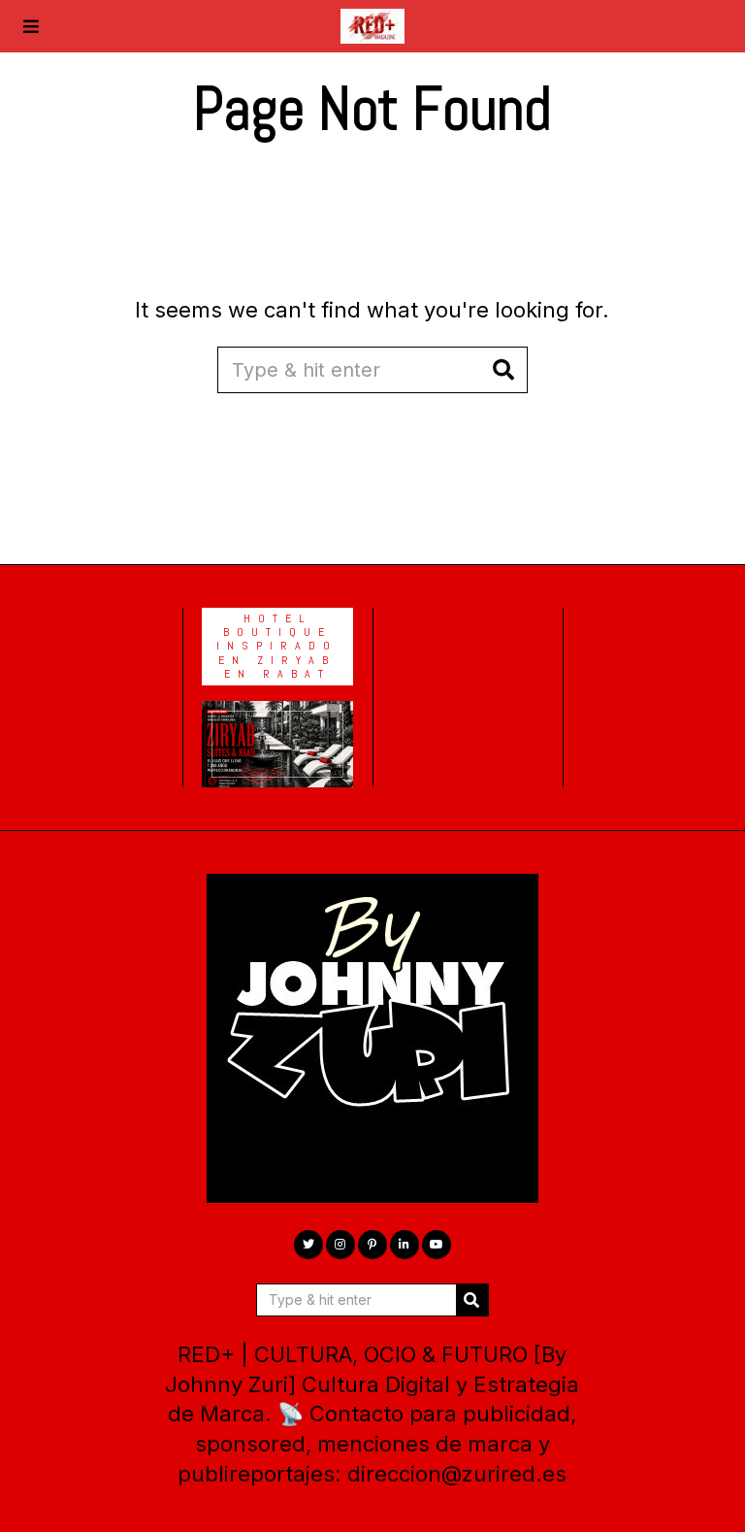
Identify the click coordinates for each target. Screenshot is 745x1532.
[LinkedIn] (404, 1244)
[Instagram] (340, 1244)
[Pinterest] (372, 1244)
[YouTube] (436, 1244)
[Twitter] (308, 1244)
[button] (504, 370)
